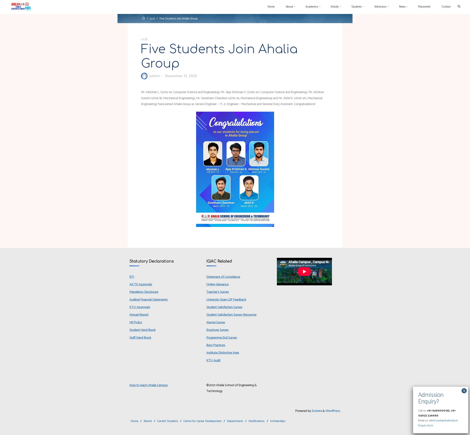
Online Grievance (217, 284)
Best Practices (215, 345)
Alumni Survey (215, 322)
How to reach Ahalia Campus (148, 385)
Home (134, 421)
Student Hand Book (142, 330)
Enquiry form (425, 425)
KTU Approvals (139, 307)
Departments (235, 421)
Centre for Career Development (202, 421)
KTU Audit (213, 360)
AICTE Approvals (140, 284)
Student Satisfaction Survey (224, 307)
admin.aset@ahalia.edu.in (443, 420)
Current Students (167, 421)
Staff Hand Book (140, 337)
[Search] (459, 6)
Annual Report (139, 314)
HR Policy (135, 322)
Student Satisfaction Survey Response (231, 314)
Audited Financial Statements (148, 299)
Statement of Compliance (223, 277)
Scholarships (277, 421)
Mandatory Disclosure (143, 292)
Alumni (148, 421)
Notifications (257, 421)
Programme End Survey (221, 337)
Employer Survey (217, 330)
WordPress (333, 411)
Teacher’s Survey (217, 292)
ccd (152, 18)
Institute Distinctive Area (222, 352)
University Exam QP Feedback (226, 299)
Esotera (316, 411)
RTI (131, 277)
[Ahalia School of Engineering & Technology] (20, 7)
